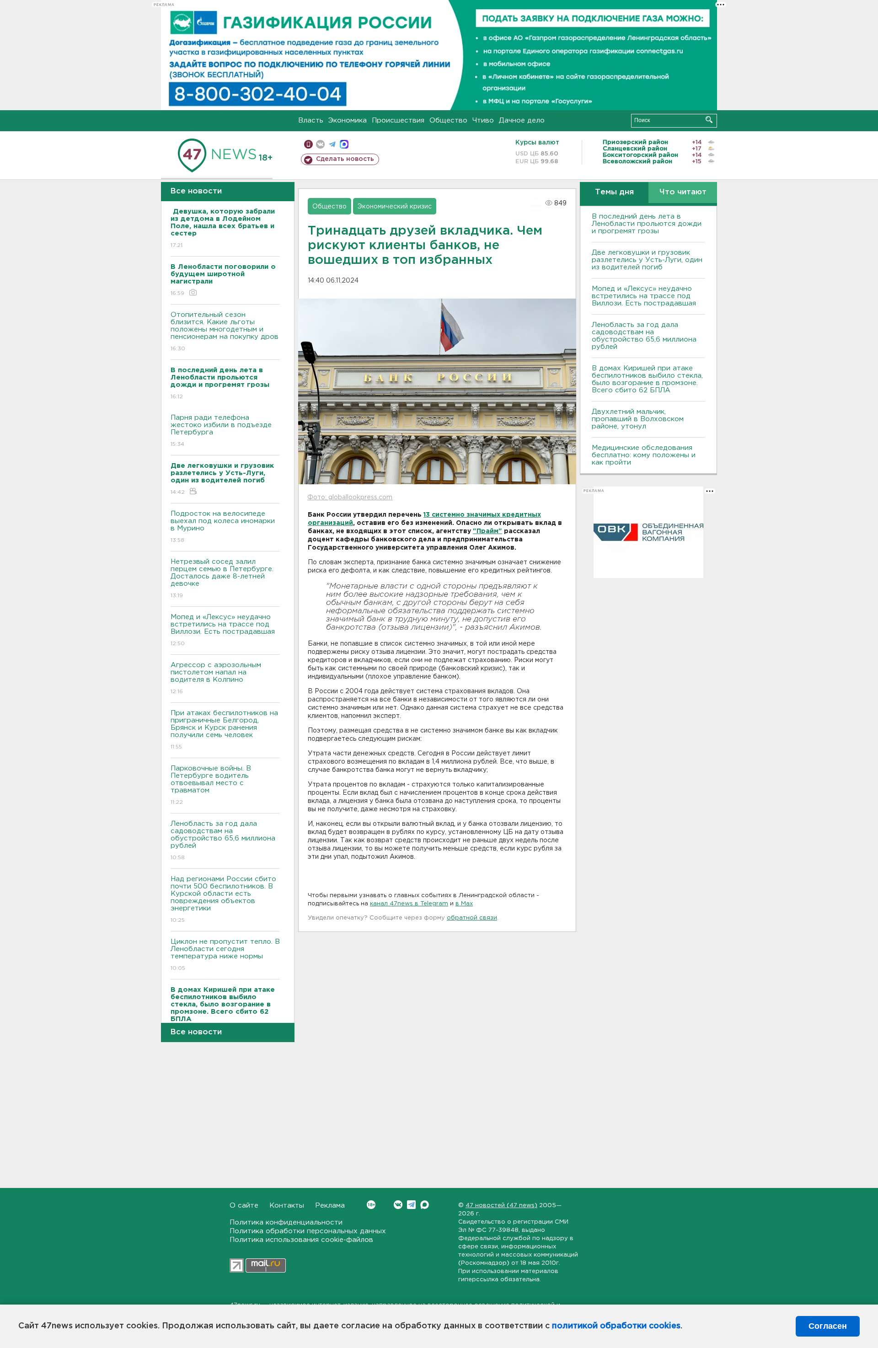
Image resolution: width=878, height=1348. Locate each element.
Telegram (411, 1204)
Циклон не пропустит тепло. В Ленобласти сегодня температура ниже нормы (225, 955)
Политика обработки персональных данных (308, 1231)
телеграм (332, 144)
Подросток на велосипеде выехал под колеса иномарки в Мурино (223, 527)
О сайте (244, 1206)
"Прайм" (487, 531)
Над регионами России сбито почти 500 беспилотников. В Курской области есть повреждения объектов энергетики (223, 899)
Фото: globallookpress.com (349, 497)
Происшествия (398, 120)
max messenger (344, 144)
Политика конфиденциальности (286, 1222)
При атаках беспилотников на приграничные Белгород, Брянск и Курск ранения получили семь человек (224, 729)
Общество (448, 120)
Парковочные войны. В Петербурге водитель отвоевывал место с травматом (211, 785)
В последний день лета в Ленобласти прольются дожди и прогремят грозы (646, 224)
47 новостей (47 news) (501, 1205)
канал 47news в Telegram (409, 903)
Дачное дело (522, 120)
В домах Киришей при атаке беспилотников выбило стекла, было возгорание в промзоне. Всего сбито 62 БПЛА (647, 379)
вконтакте (320, 144)
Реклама (330, 1206)
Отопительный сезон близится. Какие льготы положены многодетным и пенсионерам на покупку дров (224, 331)
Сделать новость (345, 159)
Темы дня (614, 192)
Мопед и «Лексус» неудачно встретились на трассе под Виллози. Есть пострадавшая (223, 630)
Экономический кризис (395, 206)
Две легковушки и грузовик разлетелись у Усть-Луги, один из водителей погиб (647, 260)
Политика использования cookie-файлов (301, 1240)
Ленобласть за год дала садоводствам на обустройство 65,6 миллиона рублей (223, 840)
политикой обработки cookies (616, 1326)
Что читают (683, 192)
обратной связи (472, 917)
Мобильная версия (308, 144)
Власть (310, 120)
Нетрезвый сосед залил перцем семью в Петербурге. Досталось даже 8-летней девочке (222, 578)
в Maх (464, 903)
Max (424, 1204)
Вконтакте (398, 1204)
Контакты (286, 1206)
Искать (709, 119)
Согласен (827, 1326)
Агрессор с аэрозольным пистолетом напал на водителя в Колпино (216, 678)
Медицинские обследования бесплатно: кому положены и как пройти (644, 455)
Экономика (347, 120)
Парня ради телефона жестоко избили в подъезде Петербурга (221, 431)
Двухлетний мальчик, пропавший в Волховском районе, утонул (638, 419)
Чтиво (483, 120)
